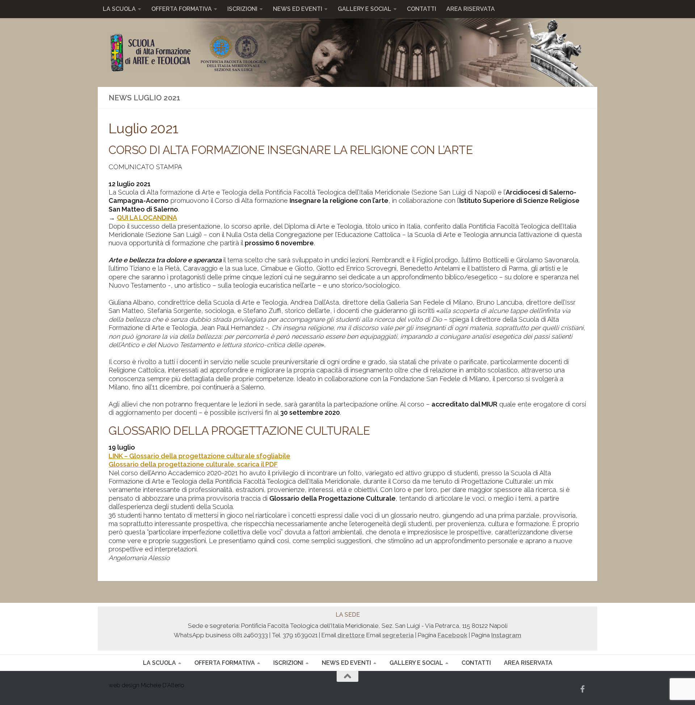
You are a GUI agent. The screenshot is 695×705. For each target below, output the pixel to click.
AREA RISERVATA (470, 8)
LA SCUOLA (119, 8)
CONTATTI (421, 8)
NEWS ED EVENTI (297, 8)
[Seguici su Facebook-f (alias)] (582, 689)
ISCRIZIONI (242, 8)
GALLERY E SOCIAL (364, 8)
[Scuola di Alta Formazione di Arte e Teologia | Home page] (187, 52)
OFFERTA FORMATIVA (181, 8)
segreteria (398, 635)
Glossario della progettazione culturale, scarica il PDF (193, 464)
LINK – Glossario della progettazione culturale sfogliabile (199, 456)
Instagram (506, 635)
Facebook (452, 635)
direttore (351, 635)
